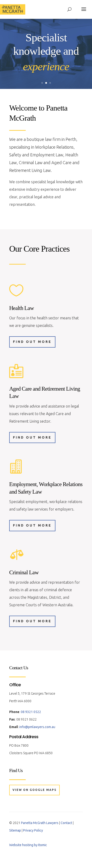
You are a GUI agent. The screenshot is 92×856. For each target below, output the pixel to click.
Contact (66, 823)
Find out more (32, 342)
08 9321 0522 (31, 712)
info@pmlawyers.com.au (37, 727)
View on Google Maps (34, 789)
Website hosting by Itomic (28, 845)
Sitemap (15, 830)
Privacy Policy (33, 830)
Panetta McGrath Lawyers (40, 823)
